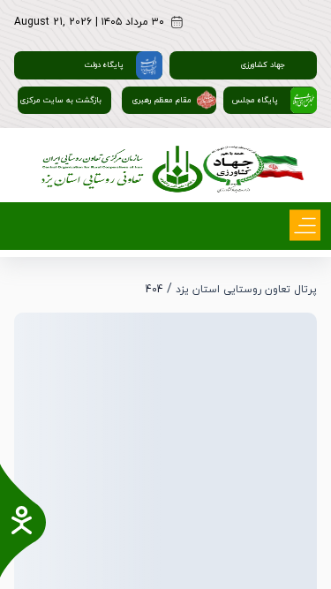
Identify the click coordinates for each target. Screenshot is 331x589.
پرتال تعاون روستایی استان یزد (246, 290)
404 (154, 290)
